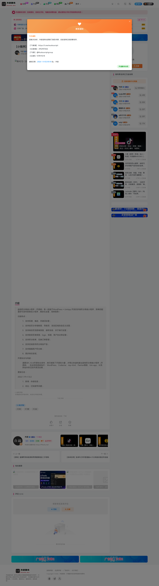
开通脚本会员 (123, 66)
